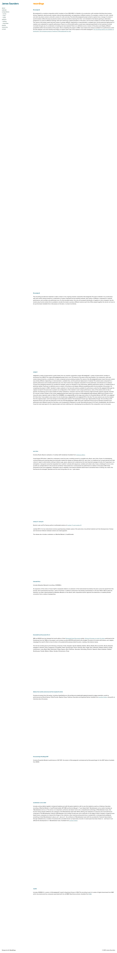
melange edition (80, 455)
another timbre (103, 697)
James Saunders (10, 3)
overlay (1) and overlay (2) (74, 525)
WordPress (13, 950)
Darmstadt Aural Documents (73, 638)
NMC (90, 894)
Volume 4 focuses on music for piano (95, 638)
